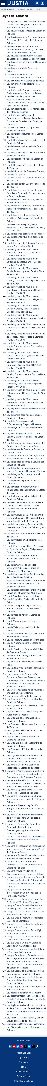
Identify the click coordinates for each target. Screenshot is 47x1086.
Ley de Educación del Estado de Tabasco (26, 171)
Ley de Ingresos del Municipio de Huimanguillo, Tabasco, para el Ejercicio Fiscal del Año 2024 (26, 318)
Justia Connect (23, 1053)
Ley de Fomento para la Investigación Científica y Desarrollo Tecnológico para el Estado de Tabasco (26, 193)
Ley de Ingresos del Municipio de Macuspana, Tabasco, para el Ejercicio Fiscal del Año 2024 (25, 355)
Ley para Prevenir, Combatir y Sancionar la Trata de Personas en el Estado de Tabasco (24, 864)
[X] (33, 1046)
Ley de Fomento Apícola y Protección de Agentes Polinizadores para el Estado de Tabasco (26, 208)
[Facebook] (17, 1046)
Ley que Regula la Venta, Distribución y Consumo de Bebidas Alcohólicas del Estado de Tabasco (26, 980)
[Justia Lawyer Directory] (36, 1046)
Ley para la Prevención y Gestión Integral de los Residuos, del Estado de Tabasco (25, 808)
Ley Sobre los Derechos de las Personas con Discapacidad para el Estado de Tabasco (26, 1027)
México (11, 9)
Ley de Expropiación (16, 174)
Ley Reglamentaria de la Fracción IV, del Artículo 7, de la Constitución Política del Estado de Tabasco (26, 998)
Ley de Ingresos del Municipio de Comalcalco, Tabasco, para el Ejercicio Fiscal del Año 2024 (25, 290)
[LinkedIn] (10, 1046)
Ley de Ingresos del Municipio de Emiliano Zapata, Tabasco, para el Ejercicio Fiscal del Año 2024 (23, 308)
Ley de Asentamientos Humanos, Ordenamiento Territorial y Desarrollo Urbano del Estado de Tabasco (25, 49)
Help (23, 1067)
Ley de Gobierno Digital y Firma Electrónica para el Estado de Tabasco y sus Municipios (26, 227)
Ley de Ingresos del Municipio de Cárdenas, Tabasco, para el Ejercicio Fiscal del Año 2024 (24, 261)
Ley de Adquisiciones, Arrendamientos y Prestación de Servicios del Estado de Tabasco (26, 40)
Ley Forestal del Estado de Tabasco (24, 696)
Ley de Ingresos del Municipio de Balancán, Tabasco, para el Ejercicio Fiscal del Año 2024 (24, 252)
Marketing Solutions (23, 1081)
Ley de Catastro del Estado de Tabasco (25, 80)
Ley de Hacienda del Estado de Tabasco (26, 233)
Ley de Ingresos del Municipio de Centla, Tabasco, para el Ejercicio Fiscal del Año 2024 (25, 271)
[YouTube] (14, 1046)
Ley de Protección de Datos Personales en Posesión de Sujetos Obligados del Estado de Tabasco (26, 549)
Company (23, 1062)
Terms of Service (23, 1072)
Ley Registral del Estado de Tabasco (24, 992)
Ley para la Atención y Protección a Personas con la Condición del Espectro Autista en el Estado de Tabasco (26, 783)
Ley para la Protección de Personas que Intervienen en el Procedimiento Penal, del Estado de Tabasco (26, 849)
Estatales (21, 9)
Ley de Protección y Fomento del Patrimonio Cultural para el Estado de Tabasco (25, 558)
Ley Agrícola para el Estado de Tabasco (26, 21)
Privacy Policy (23, 1076)
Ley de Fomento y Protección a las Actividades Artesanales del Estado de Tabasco (25, 218)
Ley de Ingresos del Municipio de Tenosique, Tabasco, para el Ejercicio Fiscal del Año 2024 (25, 402)
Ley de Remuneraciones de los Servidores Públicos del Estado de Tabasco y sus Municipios (23, 567)
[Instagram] (21, 1046)
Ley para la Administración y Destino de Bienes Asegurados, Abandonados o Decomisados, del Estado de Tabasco (26, 774)
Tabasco (30, 9)
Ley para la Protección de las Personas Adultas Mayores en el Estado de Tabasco (25, 839)
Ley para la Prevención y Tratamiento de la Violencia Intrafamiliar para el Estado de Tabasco (25, 817)
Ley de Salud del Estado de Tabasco (24, 596)
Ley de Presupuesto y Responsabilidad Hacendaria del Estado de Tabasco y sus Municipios (26, 527)
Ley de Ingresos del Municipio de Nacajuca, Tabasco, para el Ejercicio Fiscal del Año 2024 (24, 364)
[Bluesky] (29, 1046)
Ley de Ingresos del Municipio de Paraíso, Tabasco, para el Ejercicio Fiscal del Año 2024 (26, 374)
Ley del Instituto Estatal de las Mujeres (25, 639)
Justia (3, 9)
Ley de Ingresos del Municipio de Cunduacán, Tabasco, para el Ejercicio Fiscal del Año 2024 (25, 299)
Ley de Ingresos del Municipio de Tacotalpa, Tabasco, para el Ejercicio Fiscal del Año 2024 (24, 383)
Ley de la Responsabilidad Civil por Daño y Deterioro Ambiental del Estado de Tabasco (26, 436)
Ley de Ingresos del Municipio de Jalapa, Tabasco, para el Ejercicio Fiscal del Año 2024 (26, 327)
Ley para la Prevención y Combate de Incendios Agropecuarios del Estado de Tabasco (25, 799)
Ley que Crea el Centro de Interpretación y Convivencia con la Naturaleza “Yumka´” (24, 892)
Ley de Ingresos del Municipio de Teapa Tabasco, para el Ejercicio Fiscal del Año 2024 (26, 393)
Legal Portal (23, 1057)
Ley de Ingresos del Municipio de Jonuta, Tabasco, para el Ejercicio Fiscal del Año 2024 (26, 346)
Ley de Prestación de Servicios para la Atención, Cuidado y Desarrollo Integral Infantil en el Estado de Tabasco (26, 518)
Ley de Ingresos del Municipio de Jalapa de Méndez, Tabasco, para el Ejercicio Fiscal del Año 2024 (26, 336)
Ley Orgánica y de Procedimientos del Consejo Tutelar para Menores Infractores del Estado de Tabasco (25, 758)
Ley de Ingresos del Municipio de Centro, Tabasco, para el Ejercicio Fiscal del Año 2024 (26, 280)
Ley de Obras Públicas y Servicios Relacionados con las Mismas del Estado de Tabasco (26, 489)
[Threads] (25, 1046)
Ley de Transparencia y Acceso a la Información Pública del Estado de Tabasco (23, 608)
